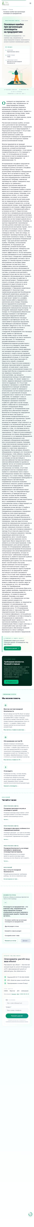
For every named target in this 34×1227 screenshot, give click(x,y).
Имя (10, 1000)
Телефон (8, 1007)
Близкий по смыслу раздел (13, 931)
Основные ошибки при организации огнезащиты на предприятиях (16, 920)
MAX (18, 994)
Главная (4, 9)
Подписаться (12, 682)
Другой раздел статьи (12, 926)
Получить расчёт (11, 648)
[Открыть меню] (30, 3)
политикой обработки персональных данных (17, 1021)
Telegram (13, 994)
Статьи (11, 9)
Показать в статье (10, 940)
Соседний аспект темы (12, 935)
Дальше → (26, 940)
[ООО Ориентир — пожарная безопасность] (5, 3)
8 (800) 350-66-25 (24, 994)
